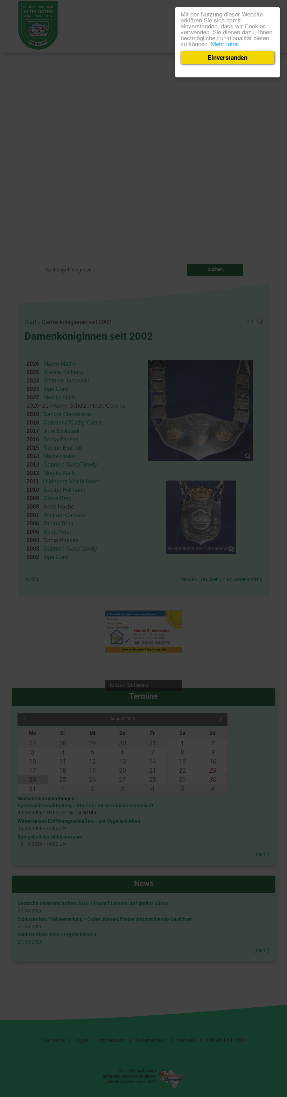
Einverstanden (227, 57)
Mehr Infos (225, 43)
